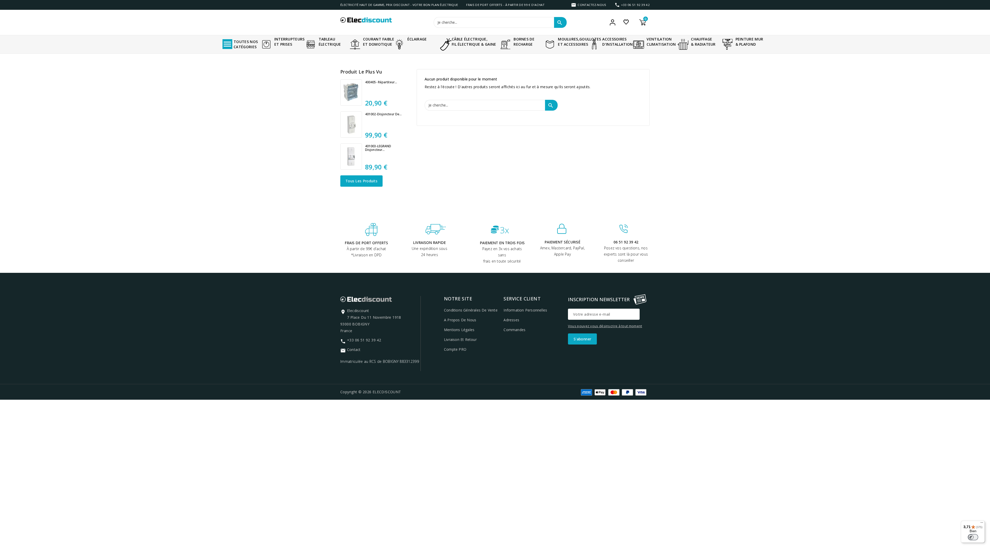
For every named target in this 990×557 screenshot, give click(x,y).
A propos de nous (460, 319)
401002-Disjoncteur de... (383, 114)
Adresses (511, 319)
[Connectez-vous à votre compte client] (613, 22)
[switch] (973, 537)
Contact (353, 349)
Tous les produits (361, 180)
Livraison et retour (460, 339)
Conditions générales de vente (471, 310)
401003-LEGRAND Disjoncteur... (378, 148)
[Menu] (982, 524)
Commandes (514, 329)
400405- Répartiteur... (381, 82)
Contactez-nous (592, 5)
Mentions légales (459, 329)
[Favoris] (626, 22)
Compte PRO (455, 349)
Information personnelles (525, 310)
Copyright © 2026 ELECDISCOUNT (370, 391)
